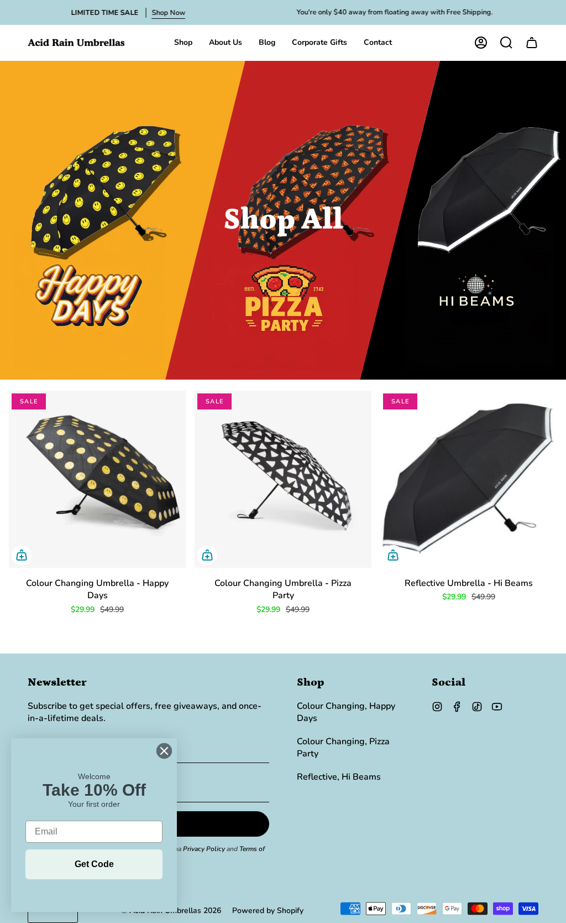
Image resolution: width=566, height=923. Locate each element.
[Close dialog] (164, 751)
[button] (183, 42)
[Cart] (531, 42)
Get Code (94, 864)
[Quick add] (22, 555)
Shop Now (168, 13)
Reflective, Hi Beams (339, 777)
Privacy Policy (204, 848)
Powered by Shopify (267, 910)
